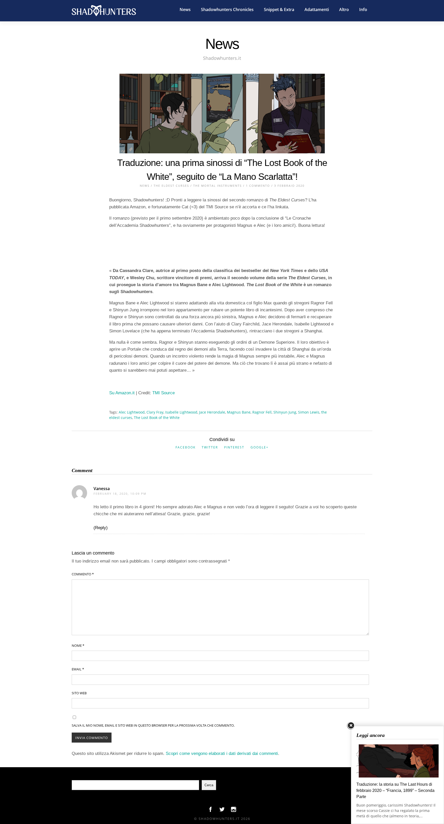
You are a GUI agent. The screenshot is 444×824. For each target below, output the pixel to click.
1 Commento (258, 186)
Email (78, 669)
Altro (344, 9)
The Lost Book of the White (157, 417)
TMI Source (163, 392)
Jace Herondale (212, 412)
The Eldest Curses (171, 186)
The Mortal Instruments (217, 186)
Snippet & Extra (279, 9)
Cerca (209, 785)
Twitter (210, 447)
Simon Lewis (308, 412)
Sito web (79, 693)
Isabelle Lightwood (181, 412)
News (185, 9)
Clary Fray (154, 412)
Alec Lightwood (132, 412)
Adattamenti (316, 9)
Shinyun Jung (284, 412)
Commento (83, 574)
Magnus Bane (239, 412)
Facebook (185, 447)
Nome (78, 645)
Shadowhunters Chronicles (227, 9)
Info (363, 9)
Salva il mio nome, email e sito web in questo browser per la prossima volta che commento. (153, 725)
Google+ (260, 447)
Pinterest (234, 447)
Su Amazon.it (122, 392)
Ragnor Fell (262, 412)
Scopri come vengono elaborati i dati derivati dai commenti (222, 753)
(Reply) (101, 527)
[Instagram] (233, 810)
